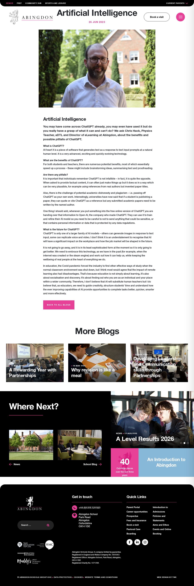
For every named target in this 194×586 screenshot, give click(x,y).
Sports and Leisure (55, 3)
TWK (174, 577)
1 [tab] (181, 443)
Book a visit (157, 17)
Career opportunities (137, 512)
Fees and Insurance (136, 521)
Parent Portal (133, 507)
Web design (163, 577)
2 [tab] (184, 443)
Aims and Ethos (161, 525)
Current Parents (175, 3)
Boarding (131, 534)
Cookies (78, 577)
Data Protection (63, 577)
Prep (19, 3)
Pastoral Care (133, 529)
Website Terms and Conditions (101, 577)
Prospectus (132, 516)
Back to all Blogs (59, 305)
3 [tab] (188, 443)
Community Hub (33, 3)
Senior (9, 3)
